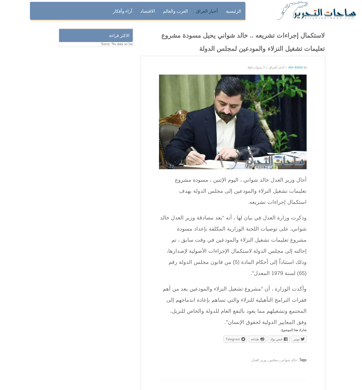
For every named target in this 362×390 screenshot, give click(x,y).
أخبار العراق (276, 67)
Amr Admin (295, 67)
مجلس (273, 360)
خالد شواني (288, 360)
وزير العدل (258, 360)
